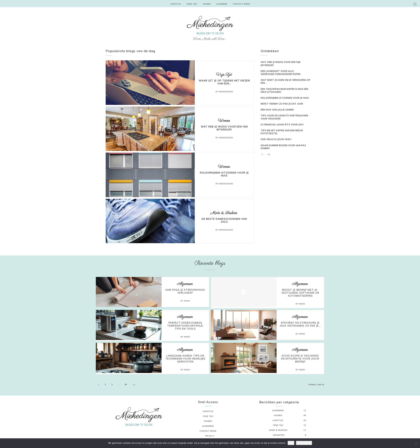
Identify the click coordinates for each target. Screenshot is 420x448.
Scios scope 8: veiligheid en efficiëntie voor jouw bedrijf (300, 358)
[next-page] (268, 154)
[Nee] (416, 443)
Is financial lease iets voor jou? (282, 124)
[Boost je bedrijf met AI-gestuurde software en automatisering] (244, 292)
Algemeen (185, 284)
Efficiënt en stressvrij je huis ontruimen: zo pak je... (300, 324)
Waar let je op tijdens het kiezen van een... (224, 82)
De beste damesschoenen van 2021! (224, 220)
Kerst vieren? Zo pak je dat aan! (282, 103)
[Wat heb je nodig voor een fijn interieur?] (150, 129)
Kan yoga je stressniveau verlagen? (185, 291)
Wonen (224, 120)
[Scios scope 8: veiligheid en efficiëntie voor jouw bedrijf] (244, 358)
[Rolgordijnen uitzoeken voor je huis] (150, 175)
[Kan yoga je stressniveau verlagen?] (129, 292)
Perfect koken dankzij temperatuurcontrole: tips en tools (185, 325)
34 (126, 384)
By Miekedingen (224, 91)
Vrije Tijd (224, 74)
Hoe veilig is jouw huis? (276, 139)
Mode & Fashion (223, 213)
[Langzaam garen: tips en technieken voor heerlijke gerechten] (129, 358)
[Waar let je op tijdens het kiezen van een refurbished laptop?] (150, 82)
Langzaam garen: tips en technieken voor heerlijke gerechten (185, 358)
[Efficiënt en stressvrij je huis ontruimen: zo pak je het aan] (244, 325)
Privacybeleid (304, 443)
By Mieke (185, 301)
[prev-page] (263, 154)
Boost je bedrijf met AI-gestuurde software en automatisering (300, 292)
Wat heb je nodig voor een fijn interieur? (224, 128)
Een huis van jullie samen (277, 109)
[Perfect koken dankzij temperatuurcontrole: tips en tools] (129, 325)
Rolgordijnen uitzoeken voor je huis (224, 174)
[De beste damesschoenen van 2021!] (150, 221)
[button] (415, 4)
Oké (291, 443)
